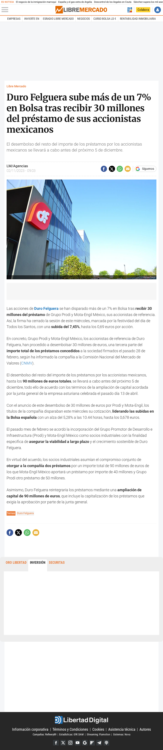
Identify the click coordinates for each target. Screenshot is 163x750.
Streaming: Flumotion (98, 734)
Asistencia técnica (121, 729)
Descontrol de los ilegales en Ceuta (112, 2)
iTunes (106, 743)
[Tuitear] (112, 169)
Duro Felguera (25, 513)
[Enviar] (120, 169)
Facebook (56, 743)
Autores (145, 729)
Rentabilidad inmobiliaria (138, 18)
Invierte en (31, 18)
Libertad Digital (81, 720)
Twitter (63, 743)
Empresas (13, 18)
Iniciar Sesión (157, 10)
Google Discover (85, 743)
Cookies (98, 729)
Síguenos (148, 168)
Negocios (83, 18)
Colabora (143, 10)
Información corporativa (30, 729)
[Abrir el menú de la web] (28, 9)
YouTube (77, 743)
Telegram (99, 743)
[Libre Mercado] (81, 10)
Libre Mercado (16, 86)
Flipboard (92, 743)
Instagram (70, 743)
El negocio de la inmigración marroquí (36, 2)
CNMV (26, 363)
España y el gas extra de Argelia (75, 2)
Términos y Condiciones (70, 729)
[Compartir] (104, 169)
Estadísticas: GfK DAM (71, 734)
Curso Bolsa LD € (104, 18)
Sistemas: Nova (121, 734)
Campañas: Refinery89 (44, 734)
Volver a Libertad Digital (129, 10)
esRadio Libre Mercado (58, 18)
